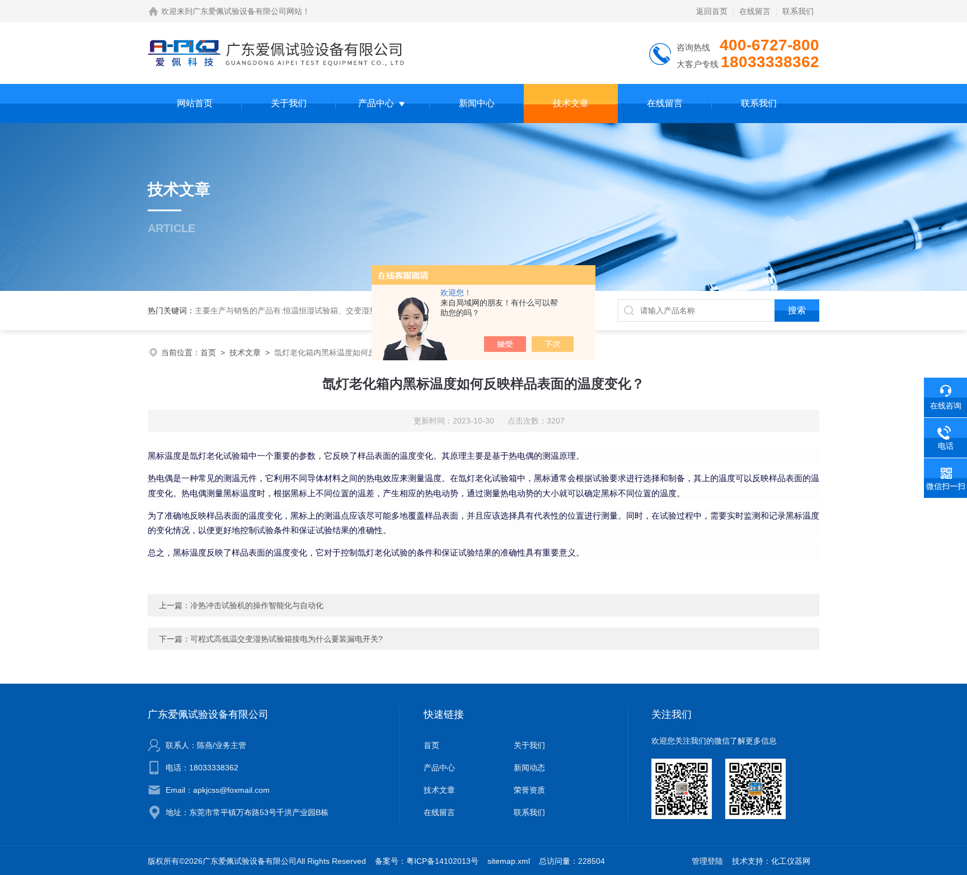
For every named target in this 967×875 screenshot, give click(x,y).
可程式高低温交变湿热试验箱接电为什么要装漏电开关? (286, 638)
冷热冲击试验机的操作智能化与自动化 (256, 605)
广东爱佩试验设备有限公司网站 (247, 11)
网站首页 (195, 103)
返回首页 (711, 11)
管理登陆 (707, 861)
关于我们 (289, 103)
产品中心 (376, 103)
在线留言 (755, 11)
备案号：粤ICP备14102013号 (426, 861)
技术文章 (571, 103)
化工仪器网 (790, 861)
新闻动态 (529, 767)
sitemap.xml (508, 861)
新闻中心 (477, 103)
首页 (208, 352)
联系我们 (798, 11)
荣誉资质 (529, 789)
